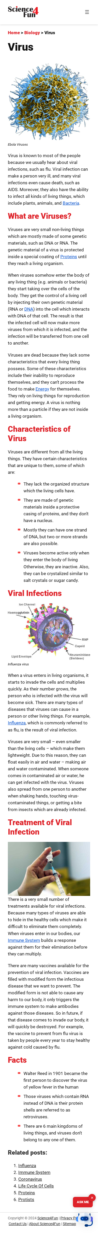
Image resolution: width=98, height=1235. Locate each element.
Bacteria (71, 203)
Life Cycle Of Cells (36, 1186)
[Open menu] (87, 12)
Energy (42, 389)
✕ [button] (92, 1197)
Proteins (68, 256)
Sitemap (69, 1224)
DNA (28, 309)
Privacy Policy (71, 1218)
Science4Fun (47, 1218)
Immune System (24, 940)
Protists (26, 1199)
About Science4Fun (44, 1224)
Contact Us (18, 1224)
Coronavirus (30, 1179)
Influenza (17, 722)
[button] (84, 1220)
